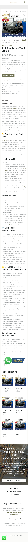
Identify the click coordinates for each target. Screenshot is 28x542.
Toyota (14, 40)
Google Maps (14, 514)
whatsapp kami (18, 240)
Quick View (7, 384)
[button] (24, 15)
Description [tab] (5, 100)
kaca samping (8, 224)
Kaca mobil (4, 140)
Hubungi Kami (8, 75)
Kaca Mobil (8, 40)
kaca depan (14, 108)
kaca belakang (21, 186)
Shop (7, 11)
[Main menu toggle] (2, 2)
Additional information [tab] (7, 103)
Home (3, 11)
